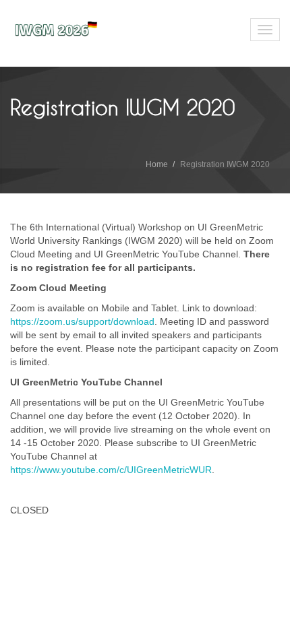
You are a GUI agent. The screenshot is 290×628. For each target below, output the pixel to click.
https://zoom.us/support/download (82, 321)
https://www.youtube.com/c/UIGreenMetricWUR (111, 469)
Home (157, 164)
